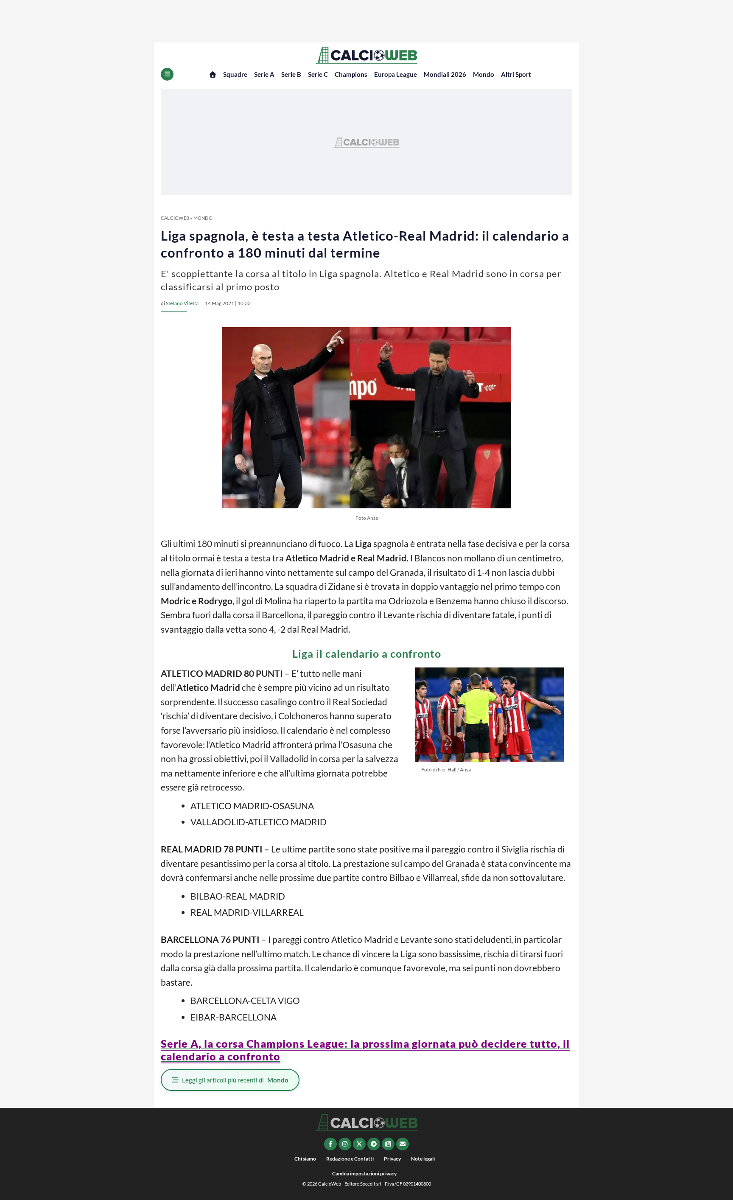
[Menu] (167, 74)
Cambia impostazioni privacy (364, 1173)
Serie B (291, 74)
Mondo (483, 74)
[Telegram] (373, 1144)
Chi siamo (305, 1158)
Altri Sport (516, 74)
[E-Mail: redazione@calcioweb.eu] (402, 1144)
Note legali (423, 1158)
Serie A (264, 74)
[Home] (213, 74)
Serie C (318, 74)
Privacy (392, 1158)
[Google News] (388, 1144)
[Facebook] (330, 1144)
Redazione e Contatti (350, 1158)
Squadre (235, 74)
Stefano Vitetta (182, 303)
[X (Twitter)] (359, 1144)
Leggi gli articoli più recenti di (235, 1080)
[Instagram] (345, 1144)
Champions (351, 74)
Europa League (395, 74)
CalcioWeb (175, 218)
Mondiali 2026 (445, 74)
